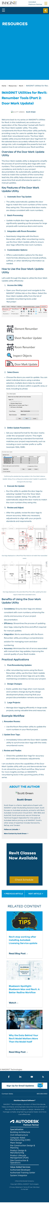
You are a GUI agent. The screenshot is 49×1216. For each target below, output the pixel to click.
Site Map (36, 1187)
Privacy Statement (16, 1187)
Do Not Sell (24, 1189)
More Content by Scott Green (15, 833)
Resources (13, 86)
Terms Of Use (27, 1187)
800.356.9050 (42, 1094)
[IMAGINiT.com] (9, 3)
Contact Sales (7, 1094)
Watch (12, 1003)
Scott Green (31, 112)
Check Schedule (24, 880)
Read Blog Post (17, 953)
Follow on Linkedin (11, 829)
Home (4, 86)
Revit (21, 86)
